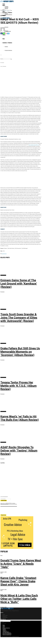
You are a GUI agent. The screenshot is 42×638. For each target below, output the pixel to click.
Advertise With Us (6, 631)
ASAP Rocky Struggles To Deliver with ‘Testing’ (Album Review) (18, 450)
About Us (4, 629)
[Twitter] (8, 33)
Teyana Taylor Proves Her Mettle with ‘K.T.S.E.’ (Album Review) (18, 386)
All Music (6, 6)
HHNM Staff (8, 31)
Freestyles (6, 7)
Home (4, 4)
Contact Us (5, 616)
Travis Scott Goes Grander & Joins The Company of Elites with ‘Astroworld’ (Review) (18, 318)
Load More (2, 462)
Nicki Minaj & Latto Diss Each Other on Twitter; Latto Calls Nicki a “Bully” (19, 599)
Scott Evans (4, 253)
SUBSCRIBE (3, 500)
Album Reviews (3, 15)
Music (4, 5)
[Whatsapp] (4, 33)
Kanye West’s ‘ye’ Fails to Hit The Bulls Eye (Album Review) (19, 418)
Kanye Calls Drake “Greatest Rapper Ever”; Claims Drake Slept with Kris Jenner (18, 581)
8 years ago (2, 291)
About (4, 614)
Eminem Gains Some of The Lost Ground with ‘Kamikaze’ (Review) (18, 283)
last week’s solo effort (34, 144)
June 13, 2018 (2, 32)
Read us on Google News (7, 633)
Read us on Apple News (7, 634)
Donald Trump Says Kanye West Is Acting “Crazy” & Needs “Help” (20, 564)
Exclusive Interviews (8, 14)
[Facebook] (1, 33)
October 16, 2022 (3, 589)
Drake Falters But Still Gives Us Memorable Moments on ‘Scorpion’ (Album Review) (20, 352)
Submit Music (5, 617)
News (1, 555)
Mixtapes (6, 8)
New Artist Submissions (7, 632)
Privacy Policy (5, 615)
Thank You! (3, 515)
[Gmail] (6, 33)
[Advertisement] (21, 179)
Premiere (6, 13)
